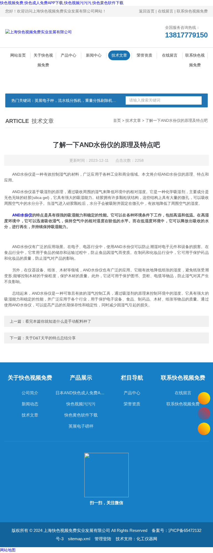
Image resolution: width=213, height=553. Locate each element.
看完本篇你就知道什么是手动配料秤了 (58, 321)
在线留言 (165, 11)
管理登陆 (103, 538)
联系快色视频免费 (192, 11)
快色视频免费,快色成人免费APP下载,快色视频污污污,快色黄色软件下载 (61, 3)
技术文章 (119, 55)
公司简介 (30, 392)
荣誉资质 (144, 55)
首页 (117, 120)
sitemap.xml (79, 538)
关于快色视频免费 (43, 56)
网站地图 (8, 550)
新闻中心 (94, 55)
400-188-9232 (204, 413)
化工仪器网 (146, 538)
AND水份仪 (22, 215)
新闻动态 (30, 404)
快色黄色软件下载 (81, 415)
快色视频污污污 (80, 404)
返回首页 (146, 11)
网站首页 (18, 55)
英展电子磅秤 (81, 426)
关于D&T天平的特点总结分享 (50, 338)
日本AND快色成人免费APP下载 (80, 392)
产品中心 (68, 55)
